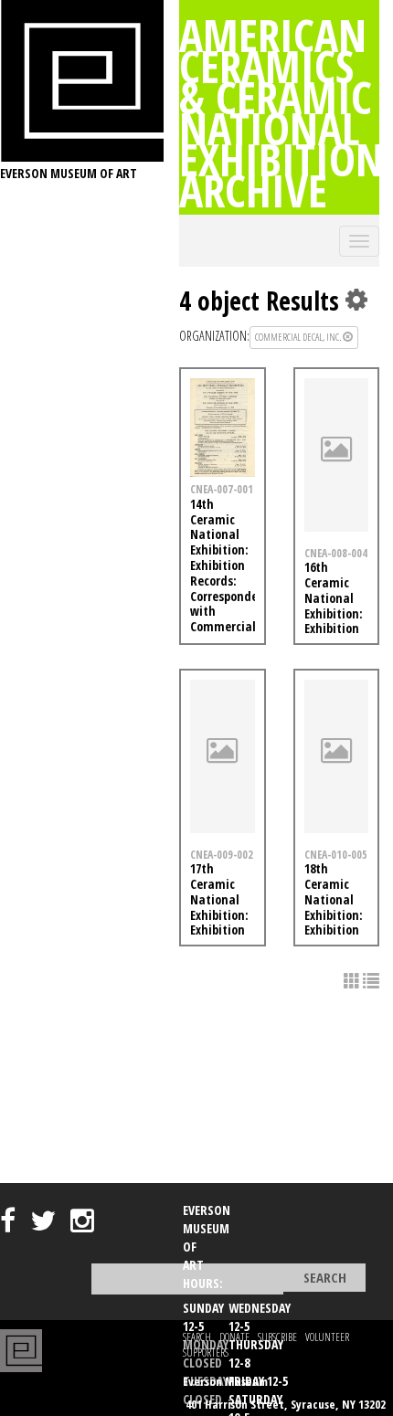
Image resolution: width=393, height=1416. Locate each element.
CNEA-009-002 (221, 854)
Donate (234, 1337)
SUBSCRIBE (277, 1337)
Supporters (205, 1352)
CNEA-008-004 (335, 552)
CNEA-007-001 (221, 488)
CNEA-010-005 (335, 854)
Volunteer (327, 1337)
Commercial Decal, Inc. (299, 336)
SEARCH (197, 1337)
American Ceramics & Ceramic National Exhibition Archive (281, 112)
